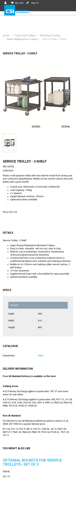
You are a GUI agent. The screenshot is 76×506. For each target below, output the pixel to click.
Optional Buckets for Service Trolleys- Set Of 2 (32, 462)
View (40, 355)
